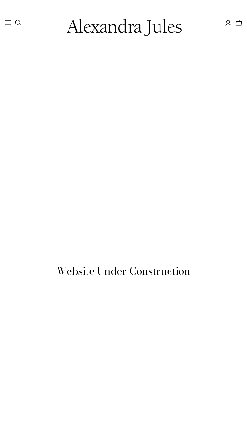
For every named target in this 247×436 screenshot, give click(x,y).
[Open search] (18, 23)
